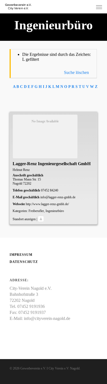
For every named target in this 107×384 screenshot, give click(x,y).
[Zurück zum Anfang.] (41, 219)
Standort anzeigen (24, 219)
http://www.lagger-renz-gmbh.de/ (47, 204)
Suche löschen (76, 72)
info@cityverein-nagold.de (47, 318)
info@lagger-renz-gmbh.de (57, 197)
